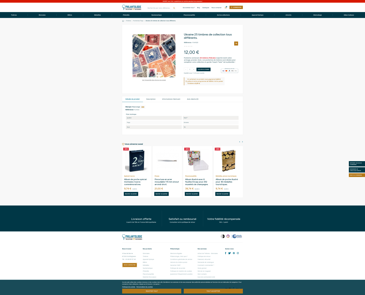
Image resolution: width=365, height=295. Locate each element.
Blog (198, 7)
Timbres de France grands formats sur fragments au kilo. (228, 182)
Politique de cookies (128, 287)
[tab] (132, 99)
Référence (129, 110)
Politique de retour (204, 256)
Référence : (188, 42)
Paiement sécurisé (204, 259)
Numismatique (148, 268)
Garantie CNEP (175, 265)
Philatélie (146, 271)
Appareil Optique (148, 259)
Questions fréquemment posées (181, 274)
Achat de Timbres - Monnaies (208, 253)
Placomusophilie (148, 274)
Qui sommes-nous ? (189, 7)
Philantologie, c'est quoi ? (179, 256)
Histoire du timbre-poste (178, 262)
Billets (145, 262)
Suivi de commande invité (206, 277)
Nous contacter (216, 7)
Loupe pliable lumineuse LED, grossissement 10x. (135, 180)
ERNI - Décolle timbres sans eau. (195, 180)
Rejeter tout (152, 291)
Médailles (146, 265)
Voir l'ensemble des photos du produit (154, 80)
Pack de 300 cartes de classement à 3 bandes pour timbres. (165, 182)
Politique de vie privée (177, 268)
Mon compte (202, 274)
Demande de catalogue (206, 262)
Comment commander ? (206, 265)
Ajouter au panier (203, 69)
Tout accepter (213, 291)
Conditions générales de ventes (181, 259)
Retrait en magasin (204, 271)
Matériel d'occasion (149, 277)
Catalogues (205, 7)
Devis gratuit (202, 268)
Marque (128, 107)
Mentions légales (176, 253)
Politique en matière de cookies (181, 271)
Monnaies (146, 253)
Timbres (145, 256)
